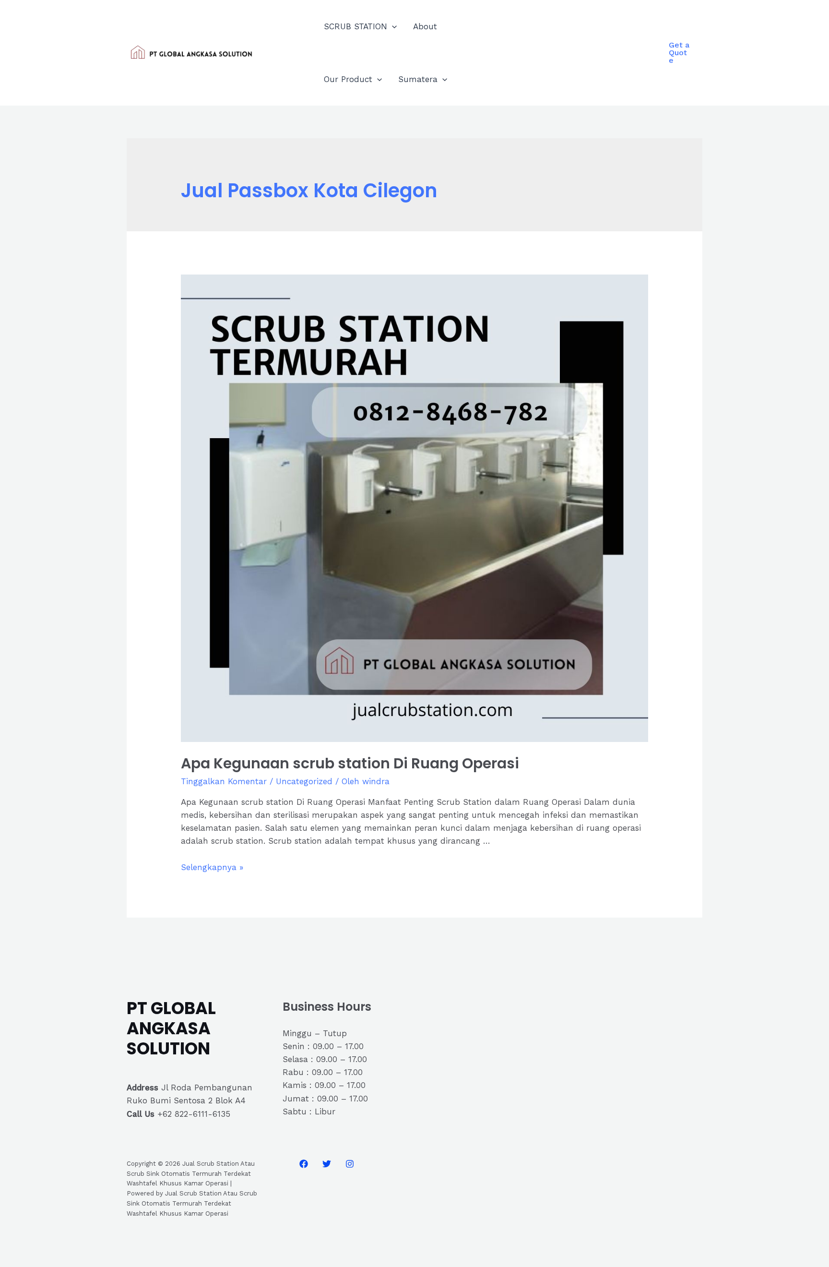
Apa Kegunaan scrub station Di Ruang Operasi (350, 763)
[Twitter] (326, 1163)
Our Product (348, 79)
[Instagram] (349, 1163)
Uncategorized (304, 781)
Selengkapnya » (212, 867)
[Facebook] (303, 1163)
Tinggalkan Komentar (224, 781)
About (425, 26)
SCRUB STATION (355, 26)
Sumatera (418, 79)
